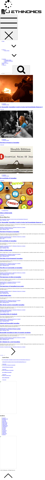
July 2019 (4, 427)
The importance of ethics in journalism (10, 277)
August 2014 (4, 430)
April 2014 (4, 432)
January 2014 (4, 433)
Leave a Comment (22, 227)
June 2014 (4, 431)
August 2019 (4, 426)
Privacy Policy (6, 50)
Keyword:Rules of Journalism (8, 178)
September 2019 (5, 425)
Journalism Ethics (5, 62)
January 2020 (4, 423)
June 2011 (4, 434)
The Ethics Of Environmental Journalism (11, 258)
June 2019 (4, 428)
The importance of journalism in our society (12, 286)
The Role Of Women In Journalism (9, 142)
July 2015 (4, 429)
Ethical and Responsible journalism (9, 323)
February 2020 (4, 422)
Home (3, 41)
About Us (4, 49)
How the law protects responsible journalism (12, 304)
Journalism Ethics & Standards (8, 314)
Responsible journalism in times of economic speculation (15, 332)
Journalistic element (5, 104)
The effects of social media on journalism (11, 267)
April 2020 (4, 420)
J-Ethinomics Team (15, 227)
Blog (3, 63)
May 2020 (4, 419)
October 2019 (4, 424)
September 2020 (5, 418)
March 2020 (4, 421)
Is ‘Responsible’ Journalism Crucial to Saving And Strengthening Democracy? (21, 107)
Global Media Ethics (5, 295)
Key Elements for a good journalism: (10, 341)
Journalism (4, 59)
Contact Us (4, 64)
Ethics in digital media (6, 213)
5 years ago (2, 109)
